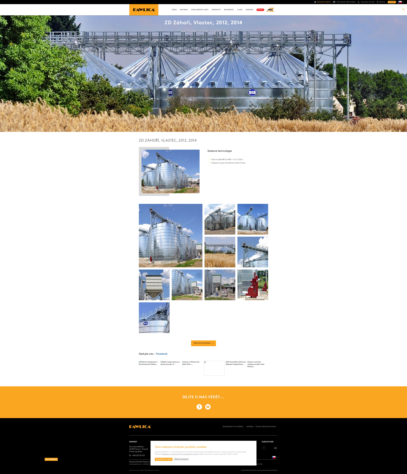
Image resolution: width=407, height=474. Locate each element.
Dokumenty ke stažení (233, 427)
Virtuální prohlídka (346, 2)
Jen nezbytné (51, 459)
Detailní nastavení (181, 459)
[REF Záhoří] (170, 235)
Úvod (174, 10)
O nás (240, 10)
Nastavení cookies (153, 470)
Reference (229, 10)
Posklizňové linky (199, 10)
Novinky (184, 10)
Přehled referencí (202, 343)
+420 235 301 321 (368, 2)
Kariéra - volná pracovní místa (261, 427)
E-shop (392, 2)
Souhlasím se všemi (163, 459)
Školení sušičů (324, 2)
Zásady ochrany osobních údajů (138, 470)
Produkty (216, 10)
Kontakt (249, 10)
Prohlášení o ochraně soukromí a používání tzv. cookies (180, 454)
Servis (382, 2)
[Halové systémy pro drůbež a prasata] (271, 10)
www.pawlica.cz (135, 464)
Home (183, 31)
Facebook (161, 354)
